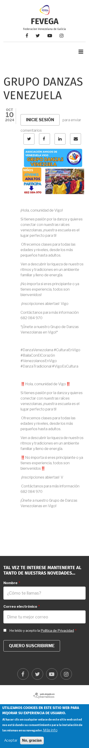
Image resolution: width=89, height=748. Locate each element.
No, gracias (32, 740)
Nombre (10, 583)
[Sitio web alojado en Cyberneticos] (44, 695)
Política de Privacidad (57, 631)
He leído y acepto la (41, 631)
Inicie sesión (40, 119)
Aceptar (11, 740)
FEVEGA (44, 22)
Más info (50, 730)
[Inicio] (45, 9)
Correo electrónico (20, 607)
